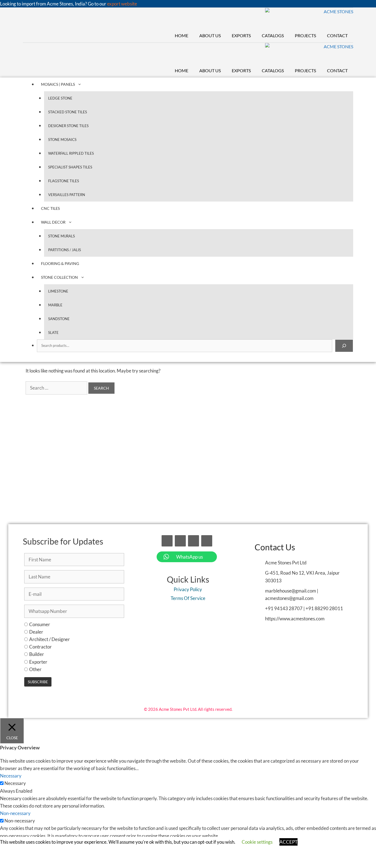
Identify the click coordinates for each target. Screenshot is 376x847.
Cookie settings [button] (257, 842)
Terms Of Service (188, 598)
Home (181, 35)
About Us (210, 35)
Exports (241, 35)
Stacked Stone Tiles (67, 112)
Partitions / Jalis (64, 250)
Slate (53, 332)
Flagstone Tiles (63, 181)
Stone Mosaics (62, 139)
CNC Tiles (50, 208)
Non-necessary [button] (15, 813)
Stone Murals (61, 236)
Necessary (15, 783)
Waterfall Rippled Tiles (71, 153)
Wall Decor (53, 222)
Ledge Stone (60, 98)
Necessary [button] (10, 776)
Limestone (58, 291)
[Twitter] (180, 540)
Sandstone (59, 319)
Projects (305, 35)
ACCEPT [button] (288, 842)
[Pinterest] (206, 540)
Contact (337, 35)
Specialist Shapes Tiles (70, 167)
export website (122, 4)
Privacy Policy (188, 589)
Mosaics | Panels (58, 84)
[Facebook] (167, 540)
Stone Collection (59, 277)
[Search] (344, 345)
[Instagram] (193, 540)
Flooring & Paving (60, 263)
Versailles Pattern (66, 194)
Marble (55, 305)
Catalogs (273, 35)
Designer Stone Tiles (68, 126)
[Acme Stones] (309, 18)
